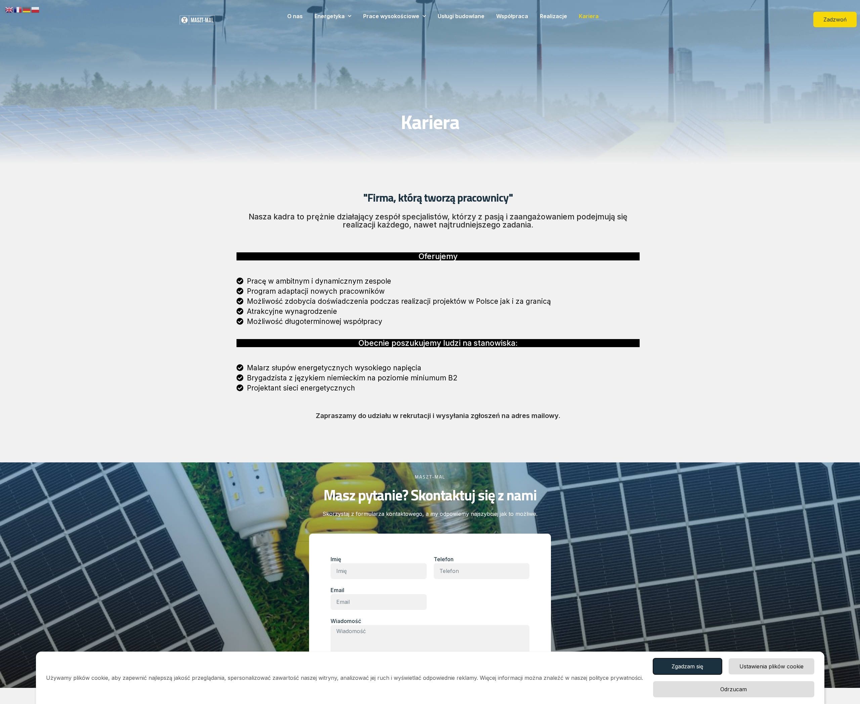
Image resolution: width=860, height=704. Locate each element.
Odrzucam (733, 689)
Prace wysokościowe (391, 16)
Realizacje (553, 16)
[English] (9, 9)
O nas (295, 16)
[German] (27, 9)
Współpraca (512, 16)
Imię (336, 559)
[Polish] (35, 9)
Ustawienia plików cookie (771, 666)
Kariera (589, 16)
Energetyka (329, 16)
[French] (18, 9)
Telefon (444, 559)
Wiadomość (346, 621)
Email (337, 590)
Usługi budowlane (461, 16)
